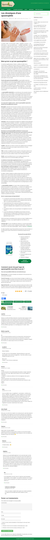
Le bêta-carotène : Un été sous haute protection (40, 88)
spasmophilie (27, 301)
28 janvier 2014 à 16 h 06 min (5, 427)
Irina (3, 389)
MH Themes (32, 538)
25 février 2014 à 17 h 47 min (5, 410)
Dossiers (8, 9)
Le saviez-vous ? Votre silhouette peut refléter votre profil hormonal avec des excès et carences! (41, 37)
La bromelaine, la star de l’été (39, 42)
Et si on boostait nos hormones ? (40, 56)
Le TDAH (35, 20)
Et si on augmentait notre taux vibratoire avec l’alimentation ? (40, 26)
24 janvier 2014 (5, 18)
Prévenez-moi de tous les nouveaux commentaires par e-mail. (15, 525)
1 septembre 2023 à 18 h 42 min (6, 315)
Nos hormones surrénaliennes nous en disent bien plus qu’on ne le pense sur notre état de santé (41, 77)
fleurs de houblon (8, 301)
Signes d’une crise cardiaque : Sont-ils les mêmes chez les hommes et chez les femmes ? (41, 60)
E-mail (2, 515)
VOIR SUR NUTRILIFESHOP (24, 261)
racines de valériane (18, 301)
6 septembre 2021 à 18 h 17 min (9, 488)
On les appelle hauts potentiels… (40, 40)
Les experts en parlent (18, 9)
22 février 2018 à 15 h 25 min (6, 348)
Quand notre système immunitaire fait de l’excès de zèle (41, 48)
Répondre (4, 327)
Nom (2, 512)
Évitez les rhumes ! (37, 63)
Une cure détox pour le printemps (40, 51)
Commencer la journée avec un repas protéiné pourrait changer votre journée (41, 32)
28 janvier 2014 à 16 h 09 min (6, 442)
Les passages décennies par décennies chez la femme (39, 45)
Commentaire (4, 502)
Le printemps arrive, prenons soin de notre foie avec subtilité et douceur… (41, 53)
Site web (3, 519)
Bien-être (23, 18)
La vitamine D (36, 69)
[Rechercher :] (41, 14)
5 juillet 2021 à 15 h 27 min (8, 474)
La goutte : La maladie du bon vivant (41, 65)
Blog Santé (12, 18)
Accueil (2, 9)
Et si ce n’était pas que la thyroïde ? (41, 80)
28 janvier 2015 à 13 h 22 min (6, 390)
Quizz (26, 9)
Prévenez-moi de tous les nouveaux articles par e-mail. (14, 527)
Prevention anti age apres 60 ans (40, 82)
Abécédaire (31, 9)
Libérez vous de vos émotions (39, 28)
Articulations (18, 18)
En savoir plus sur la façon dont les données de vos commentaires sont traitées (16, 534)
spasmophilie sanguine (7, 304)
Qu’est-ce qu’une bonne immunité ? (41, 67)
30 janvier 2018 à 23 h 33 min (5, 332)
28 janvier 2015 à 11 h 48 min (5, 368)
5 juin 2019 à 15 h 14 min (6, 452)
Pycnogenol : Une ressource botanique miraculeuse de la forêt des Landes (40, 72)
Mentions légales (39, 9)
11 (30, 18)
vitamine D (29, 226)
